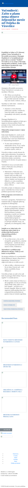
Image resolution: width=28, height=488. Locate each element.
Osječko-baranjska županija (12, 301)
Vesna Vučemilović (9, 305)
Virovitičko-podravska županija (13, 309)
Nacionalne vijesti (15, 29)
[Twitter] (7, 481)
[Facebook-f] (3, 481)
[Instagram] (11, 481)
